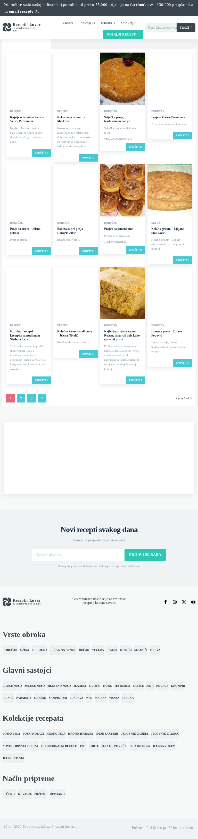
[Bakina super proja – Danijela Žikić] (75, 190)
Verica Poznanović (118, 139)
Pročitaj (41, 153)
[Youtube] (193, 602)
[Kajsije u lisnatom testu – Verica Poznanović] (28, 79)
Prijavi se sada (145, 555)
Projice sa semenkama (118, 229)
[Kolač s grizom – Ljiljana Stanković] (169, 190)
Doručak (110, 111)
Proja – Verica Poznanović (168, 117)
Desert (15, 111)
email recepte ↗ (23, 11)
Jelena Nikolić (115, 242)
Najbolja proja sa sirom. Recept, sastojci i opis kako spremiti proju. (122, 335)
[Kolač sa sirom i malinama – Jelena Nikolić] (75, 293)
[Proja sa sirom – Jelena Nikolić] (28, 190)
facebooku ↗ (141, 5)
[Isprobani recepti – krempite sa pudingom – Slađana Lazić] (28, 293)
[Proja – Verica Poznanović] (169, 79)
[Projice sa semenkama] (122, 190)
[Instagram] (175, 602)
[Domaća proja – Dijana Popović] (169, 293)
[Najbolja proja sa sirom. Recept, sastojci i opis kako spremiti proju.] (122, 293)
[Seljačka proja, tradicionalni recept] (122, 79)
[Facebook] (165, 602)
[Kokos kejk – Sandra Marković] (75, 79)
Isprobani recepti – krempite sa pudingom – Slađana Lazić (26, 335)
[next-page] (42, 398)
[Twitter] (184, 602)
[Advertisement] (99, 458)
